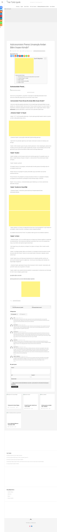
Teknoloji (17, 6)
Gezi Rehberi (52, 6)
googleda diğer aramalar (16, 275)
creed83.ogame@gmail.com (26, 50)
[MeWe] (22, 56)
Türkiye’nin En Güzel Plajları (13, 405)
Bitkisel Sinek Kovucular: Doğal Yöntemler (15, 455)
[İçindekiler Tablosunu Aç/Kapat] (44, 59)
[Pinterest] (20, 56)
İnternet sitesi (13, 378)
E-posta (33, 375)
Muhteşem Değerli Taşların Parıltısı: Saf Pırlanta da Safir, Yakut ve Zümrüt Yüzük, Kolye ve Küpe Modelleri (26, 461)
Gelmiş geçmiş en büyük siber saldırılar (46, 406)
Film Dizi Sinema (33, 6)
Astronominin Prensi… (20, 75)
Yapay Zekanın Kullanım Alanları (13, 463)
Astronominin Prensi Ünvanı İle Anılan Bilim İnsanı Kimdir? (28, 76)
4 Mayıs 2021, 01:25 (24, 356)
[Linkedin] (18, 56)
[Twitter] (13, 56)
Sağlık (22, 6)
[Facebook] (11, 56)
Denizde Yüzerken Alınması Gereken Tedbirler (15, 459)
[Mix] (24, 56)
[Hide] (0, 27)
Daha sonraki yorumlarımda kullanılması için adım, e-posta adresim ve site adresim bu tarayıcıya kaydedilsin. (29, 383)
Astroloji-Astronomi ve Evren (43, 6)
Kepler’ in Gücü (21, 82)
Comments (15, 314)
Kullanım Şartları (10, 498)
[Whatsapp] (26, 56)
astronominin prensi (16, 300)
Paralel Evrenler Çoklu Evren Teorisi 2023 (31, 406)
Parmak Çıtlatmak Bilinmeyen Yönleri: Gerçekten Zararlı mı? (18, 457)
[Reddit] (16, 56)
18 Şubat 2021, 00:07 (22, 331)
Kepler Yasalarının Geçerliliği (23, 81)
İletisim (9, 496)
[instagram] (29, 526)
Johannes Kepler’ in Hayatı (23, 78)
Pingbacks (23, 314)
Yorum (12, 367)
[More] (29, 56)
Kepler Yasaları (21, 79)
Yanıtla (14, 338)
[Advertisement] (31, 31)
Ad (12, 375)
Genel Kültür (26, 6)
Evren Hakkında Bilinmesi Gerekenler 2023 (13, 424)
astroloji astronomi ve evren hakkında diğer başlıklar (22, 278)
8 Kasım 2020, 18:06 (22, 324)
